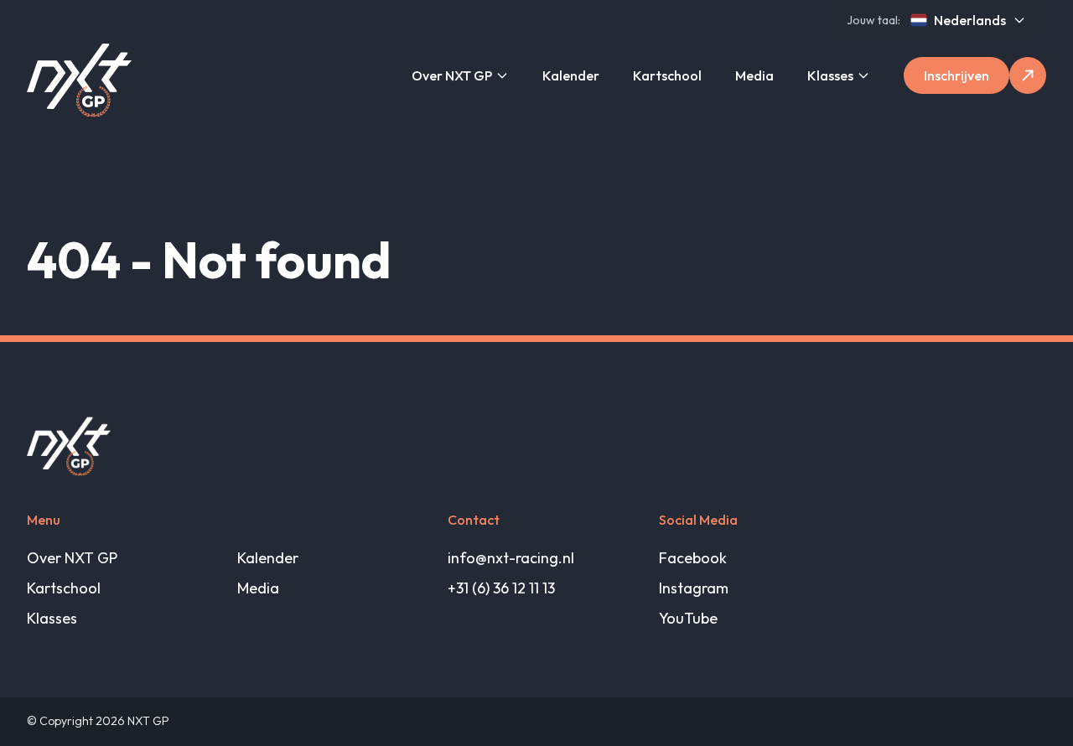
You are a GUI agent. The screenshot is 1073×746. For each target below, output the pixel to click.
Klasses (830, 75)
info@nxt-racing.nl (511, 557)
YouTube (688, 618)
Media (754, 75)
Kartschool (667, 75)
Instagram (693, 588)
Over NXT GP (452, 75)
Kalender (570, 75)
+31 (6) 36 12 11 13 (501, 588)
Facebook (693, 557)
